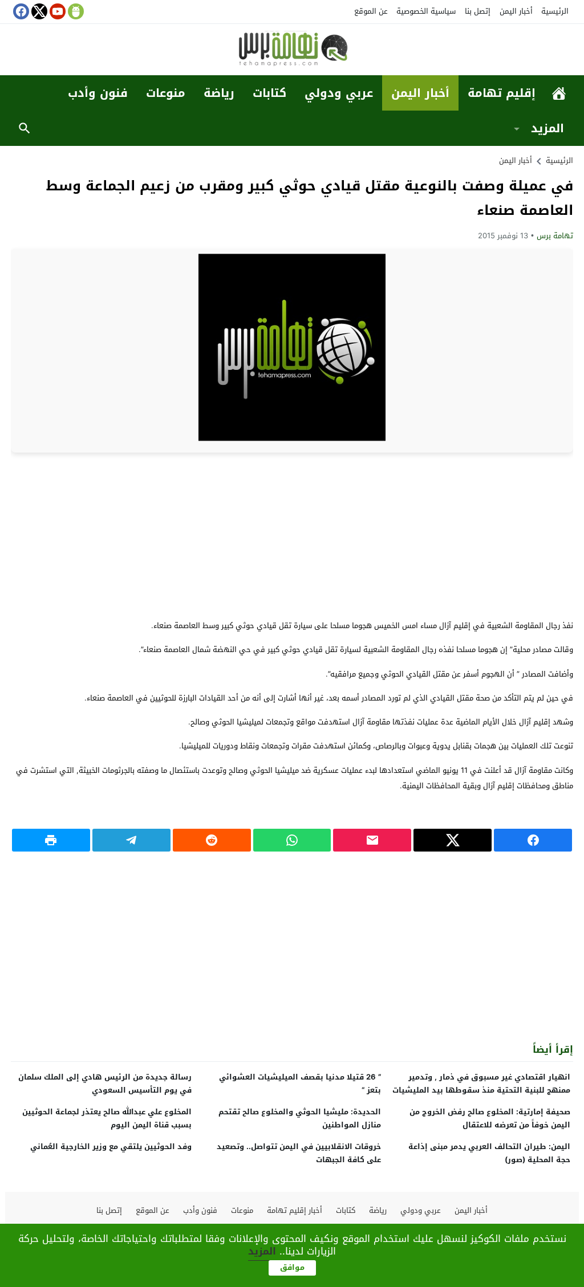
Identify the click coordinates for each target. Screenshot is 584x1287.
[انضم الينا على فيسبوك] (20, 11)
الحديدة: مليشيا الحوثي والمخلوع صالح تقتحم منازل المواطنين (299, 1118)
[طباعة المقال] (51, 840)
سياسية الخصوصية (426, 11)
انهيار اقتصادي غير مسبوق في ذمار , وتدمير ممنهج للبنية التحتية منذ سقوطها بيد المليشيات (481, 1083)
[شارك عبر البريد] (372, 840)
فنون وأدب (98, 93)
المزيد (547, 128)
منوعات (165, 93)
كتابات (269, 93)
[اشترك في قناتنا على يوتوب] (56, 11)
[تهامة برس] (292, 50)
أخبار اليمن (516, 11)
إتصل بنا (477, 11)
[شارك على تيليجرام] (131, 840)
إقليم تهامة (502, 93)
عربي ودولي (339, 93)
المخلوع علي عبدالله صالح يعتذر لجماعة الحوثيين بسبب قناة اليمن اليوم (107, 1118)
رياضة (219, 93)
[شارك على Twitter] (452, 840)
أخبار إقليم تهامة (294, 1210)
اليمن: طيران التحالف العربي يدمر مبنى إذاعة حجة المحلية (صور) (489, 1153)
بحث (24, 128)
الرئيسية (555, 11)
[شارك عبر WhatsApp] (292, 840)
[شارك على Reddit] (212, 840)
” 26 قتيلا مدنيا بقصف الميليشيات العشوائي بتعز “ (300, 1083)
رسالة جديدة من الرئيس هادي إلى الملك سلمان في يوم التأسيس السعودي (105, 1083)
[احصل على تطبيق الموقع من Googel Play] (75, 11)
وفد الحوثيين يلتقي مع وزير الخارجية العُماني (111, 1146)
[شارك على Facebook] (533, 840)
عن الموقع (371, 11)
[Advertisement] (292, 535)
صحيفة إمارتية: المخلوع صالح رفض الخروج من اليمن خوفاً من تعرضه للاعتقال (489, 1118)
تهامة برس (555, 236)
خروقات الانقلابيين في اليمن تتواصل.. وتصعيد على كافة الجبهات (299, 1153)
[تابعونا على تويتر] (38, 11)
